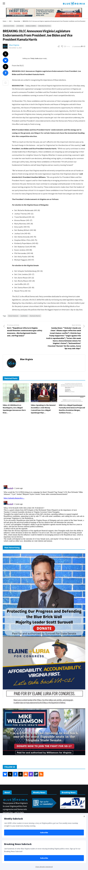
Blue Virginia (14, 45)
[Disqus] (44, 450)
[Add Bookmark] (5, 83)
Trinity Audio (34, 58)
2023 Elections (9, 26)
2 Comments (76, 46)
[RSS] (41, 774)
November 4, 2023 (15, 48)
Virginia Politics (44, 26)
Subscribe (44, 832)
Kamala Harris (31, 26)
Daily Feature (13, 316)
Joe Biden (20, 26)
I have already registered (44, 867)
